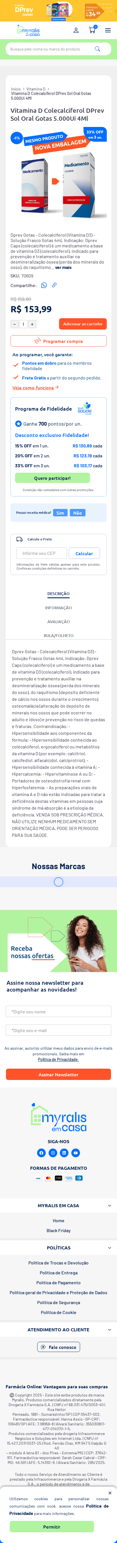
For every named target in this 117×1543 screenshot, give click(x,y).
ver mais (63, 267)
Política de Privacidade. (58, 1059)
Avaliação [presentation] (58, 621)
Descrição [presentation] (58, 593)
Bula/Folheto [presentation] (59, 635)
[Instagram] (52, 1153)
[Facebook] (41, 1153)
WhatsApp (44, 285)
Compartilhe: (24, 285)
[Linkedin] (64, 1153)
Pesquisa (97, 49)
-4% (16, 138)
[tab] (58, 594)
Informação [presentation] (58, 607)
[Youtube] (75, 1153)
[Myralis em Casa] (28, 30)
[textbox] (58, 49)
